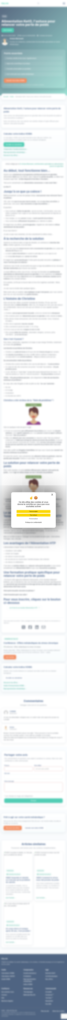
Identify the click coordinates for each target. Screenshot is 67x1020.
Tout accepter (33, 511)
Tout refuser (33, 515)
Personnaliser (33, 518)
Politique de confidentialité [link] (33, 522)
